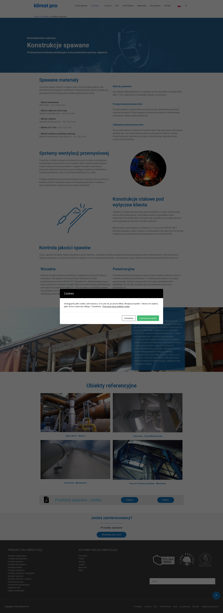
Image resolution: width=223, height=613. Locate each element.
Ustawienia (128, 318)
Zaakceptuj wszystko (148, 318)
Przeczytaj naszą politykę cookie (116, 306)
